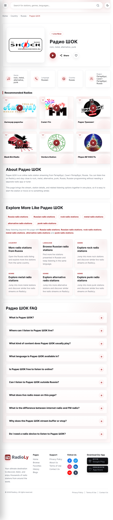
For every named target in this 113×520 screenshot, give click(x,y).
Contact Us (54, 469)
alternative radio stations (20, 223)
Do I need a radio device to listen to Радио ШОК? (37, 433)
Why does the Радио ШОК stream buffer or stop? (38, 421)
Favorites (37, 466)
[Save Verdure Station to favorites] (43, 135)
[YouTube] (69, 473)
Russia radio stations (18, 217)
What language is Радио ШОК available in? (34, 356)
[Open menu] (5, 5)
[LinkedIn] (75, 466)
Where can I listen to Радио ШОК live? (31, 330)
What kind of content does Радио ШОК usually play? (40, 343)
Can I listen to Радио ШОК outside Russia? (34, 382)
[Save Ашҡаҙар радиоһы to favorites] (6, 100)
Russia (23, 16)
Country (14, 16)
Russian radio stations (44, 217)
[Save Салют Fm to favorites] (43, 100)
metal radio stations (93, 217)
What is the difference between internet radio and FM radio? (44, 408)
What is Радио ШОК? (21, 317)
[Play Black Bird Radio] (20, 143)
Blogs (35, 472)
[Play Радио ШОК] (53, 55)
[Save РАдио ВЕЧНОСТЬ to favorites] (80, 135)
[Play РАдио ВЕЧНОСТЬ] (93, 143)
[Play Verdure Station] (56, 143)
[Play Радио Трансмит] (93, 108)
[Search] (97, 5)
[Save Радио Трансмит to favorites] (80, 100)
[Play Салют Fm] (56, 108)
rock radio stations (69, 217)
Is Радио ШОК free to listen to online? (31, 369)
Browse (36, 462)
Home (5, 16)
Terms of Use (55, 466)
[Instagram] (69, 466)
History (36, 469)
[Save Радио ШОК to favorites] (76, 55)
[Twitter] (75, 460)
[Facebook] (69, 460)
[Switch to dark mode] (107, 5)
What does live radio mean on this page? (33, 395)
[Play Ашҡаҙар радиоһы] (20, 108)
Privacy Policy (55, 459)
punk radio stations (47, 223)
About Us (53, 462)
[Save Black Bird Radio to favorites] (6, 135)
